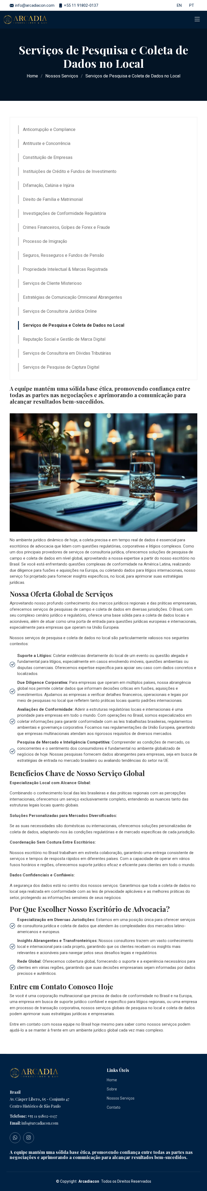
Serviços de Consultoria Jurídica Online (60, 311)
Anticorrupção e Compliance (49, 129)
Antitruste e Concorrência (46, 143)
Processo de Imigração (45, 241)
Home (32, 76)
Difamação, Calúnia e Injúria (48, 185)
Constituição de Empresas (48, 157)
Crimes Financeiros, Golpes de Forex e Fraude (66, 227)
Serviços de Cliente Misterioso (52, 283)
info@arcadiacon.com (40, 1123)
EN (179, 5)
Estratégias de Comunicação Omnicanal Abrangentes (72, 297)
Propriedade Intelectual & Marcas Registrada (65, 269)
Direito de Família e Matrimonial (53, 199)
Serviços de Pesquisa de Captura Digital (61, 367)
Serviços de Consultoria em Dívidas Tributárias (67, 353)
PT (191, 5)
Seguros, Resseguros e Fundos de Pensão (63, 255)
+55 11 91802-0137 (42, 1116)
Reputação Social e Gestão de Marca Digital (64, 339)
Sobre (112, 1089)
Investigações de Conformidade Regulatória (64, 213)
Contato (113, 1107)
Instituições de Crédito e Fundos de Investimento (69, 171)
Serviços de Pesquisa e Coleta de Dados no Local (73, 325)
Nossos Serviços (61, 76)
